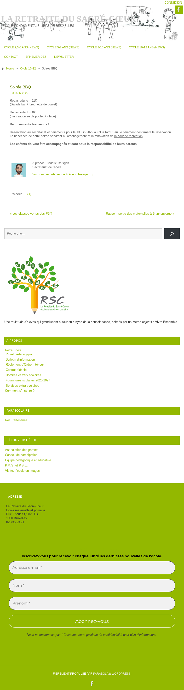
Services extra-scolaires (22, 385)
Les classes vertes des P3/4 (31, 213)
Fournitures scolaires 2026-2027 (28, 380)
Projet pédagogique (19, 354)
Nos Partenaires (16, 420)
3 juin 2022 (20, 93)
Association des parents (22, 450)
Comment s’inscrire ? (19, 390)
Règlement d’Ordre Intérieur (25, 364)
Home (10, 68)
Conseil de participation (21, 455)
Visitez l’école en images (22, 470)
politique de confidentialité (104, 635)
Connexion (173, 2)
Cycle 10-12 (28, 68)
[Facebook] (179, 10)
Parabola (100, 673)
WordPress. (121, 673)
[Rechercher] (171, 233)
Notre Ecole (13, 350)
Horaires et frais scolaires (23, 375)
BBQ (28, 194)
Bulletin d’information (20, 359)
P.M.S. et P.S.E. (16, 465)
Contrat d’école (16, 370)
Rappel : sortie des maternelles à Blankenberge (140, 213)
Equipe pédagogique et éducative (28, 460)
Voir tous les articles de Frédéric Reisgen (62, 174)
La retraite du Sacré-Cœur (68, 19)
